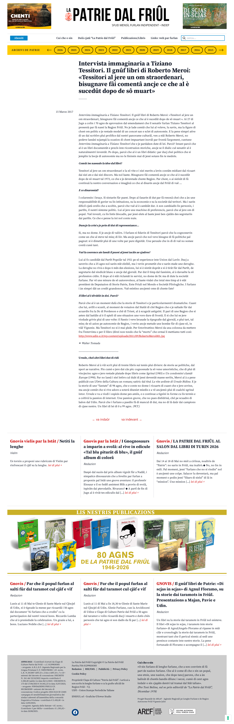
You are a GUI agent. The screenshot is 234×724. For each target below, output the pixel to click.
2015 (210, 50)
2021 (128, 50)
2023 (101, 50)
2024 (87, 50)
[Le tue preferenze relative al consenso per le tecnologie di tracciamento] (228, 718)
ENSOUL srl (78, 696)
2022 (115, 50)
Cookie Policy (79, 673)
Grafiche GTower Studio (98, 696)
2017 (183, 50)
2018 (169, 50)
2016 (197, 50)
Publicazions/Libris (133, 38)
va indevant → (131, 419)
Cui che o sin (64, 38)
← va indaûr (101, 419)
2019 (156, 50)
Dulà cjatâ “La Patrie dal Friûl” (97, 38)
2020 (142, 50)
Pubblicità (103, 669)
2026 (60, 50)
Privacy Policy (120, 669)
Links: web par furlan (164, 38)
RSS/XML (90, 669)
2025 (73, 50)
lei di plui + (55, 465)
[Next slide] (221, 50)
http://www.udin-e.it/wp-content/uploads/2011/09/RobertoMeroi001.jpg (122, 336)
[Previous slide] (49, 50)
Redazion (77, 669)
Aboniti (18, 38)
